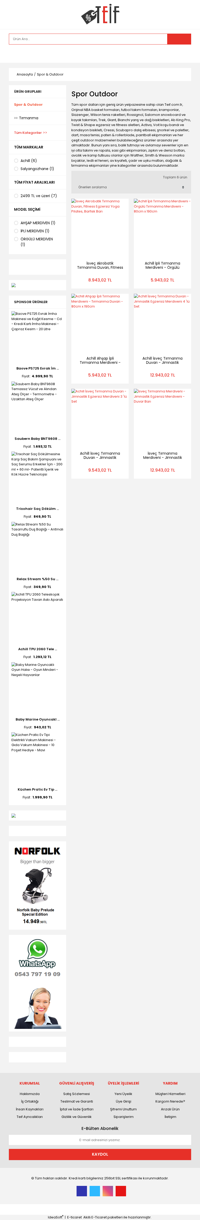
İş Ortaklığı (30, 1101)
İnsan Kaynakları (29, 1109)
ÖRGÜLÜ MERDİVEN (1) (37, 241)
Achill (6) (29, 160)
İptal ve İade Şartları (76, 1109)
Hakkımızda (30, 1093)
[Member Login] (14, 53)
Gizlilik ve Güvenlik (76, 1116)
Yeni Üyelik (123, 1093)
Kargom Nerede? (170, 1101)
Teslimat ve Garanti (76, 1101)
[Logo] (100, 14)
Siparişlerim (124, 1116)
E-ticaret (74, 1217)
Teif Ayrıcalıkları (30, 1116)
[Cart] (183, 53)
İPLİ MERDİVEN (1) (35, 231)
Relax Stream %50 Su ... (37, 579)
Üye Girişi (123, 1101)
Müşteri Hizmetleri (170, 1093)
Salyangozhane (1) (37, 168)
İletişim (170, 1116)
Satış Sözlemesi (76, 1093)
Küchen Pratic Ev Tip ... (37, 789)
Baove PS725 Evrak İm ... (37, 368)
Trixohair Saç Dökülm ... (37, 508)
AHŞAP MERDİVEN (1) (38, 223)
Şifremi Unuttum (123, 1109)
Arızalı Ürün (170, 1109)
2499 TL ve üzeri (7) (39, 195)
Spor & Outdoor (50, 74)
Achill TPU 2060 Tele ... (37, 649)
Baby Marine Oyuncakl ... (38, 719)
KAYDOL (100, 1154)
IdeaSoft (55, 1217)
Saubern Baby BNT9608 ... (37, 438)
